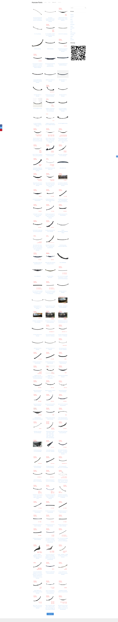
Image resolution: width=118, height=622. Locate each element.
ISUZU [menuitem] (71, 17)
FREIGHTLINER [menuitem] (72, 33)
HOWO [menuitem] (71, 36)
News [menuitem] (49, 2)
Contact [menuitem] (59, 2)
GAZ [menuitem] (71, 31)
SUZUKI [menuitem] (71, 21)
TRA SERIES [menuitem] (72, 34)
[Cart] (117, 156)
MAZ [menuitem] (71, 29)
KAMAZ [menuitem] (71, 26)
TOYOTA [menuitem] (71, 22)
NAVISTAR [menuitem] (72, 39)
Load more (50, 614)
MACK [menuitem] (71, 19)
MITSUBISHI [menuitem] (72, 24)
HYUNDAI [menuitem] (72, 16)
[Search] (85, 8)
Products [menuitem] (54, 2)
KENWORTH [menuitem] (72, 27)
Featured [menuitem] (71, 14)
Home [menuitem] (45, 2)
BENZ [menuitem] (71, 38)
